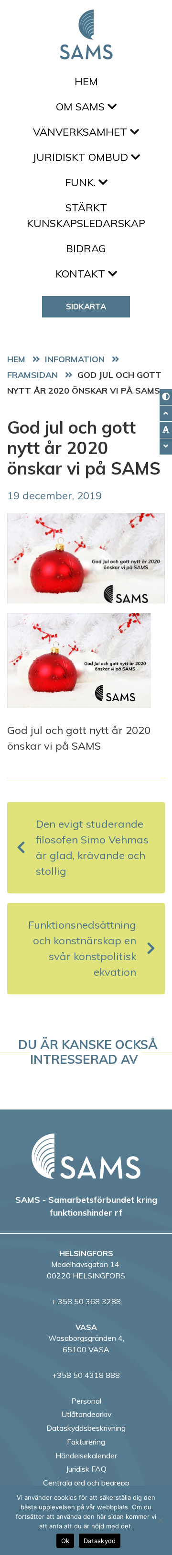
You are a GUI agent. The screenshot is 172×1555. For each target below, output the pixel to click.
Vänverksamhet (81, 132)
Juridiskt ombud (81, 157)
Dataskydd (100, 1541)
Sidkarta (86, 306)
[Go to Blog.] (77, 359)
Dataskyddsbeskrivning (86, 1428)
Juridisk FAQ (86, 1469)
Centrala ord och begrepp (86, 1482)
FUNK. (81, 182)
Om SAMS (82, 106)
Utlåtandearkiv (86, 1414)
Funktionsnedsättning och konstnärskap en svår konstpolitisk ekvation (82, 948)
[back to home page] (86, 1156)
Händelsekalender (86, 1455)
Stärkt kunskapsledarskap (86, 215)
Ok (65, 1541)
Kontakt (81, 273)
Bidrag (86, 248)
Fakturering (86, 1441)
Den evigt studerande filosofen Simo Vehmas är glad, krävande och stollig (92, 847)
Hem (86, 81)
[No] (160, 1520)
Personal (86, 1401)
